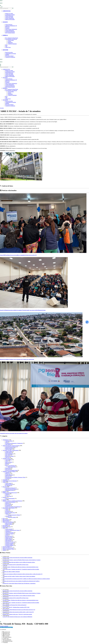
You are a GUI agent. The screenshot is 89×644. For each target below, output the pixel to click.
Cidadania (7, 472)
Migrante (7, 463)
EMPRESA (5, 35)
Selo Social (7, 469)
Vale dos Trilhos (8, 449)
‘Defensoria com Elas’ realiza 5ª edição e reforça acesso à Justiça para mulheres (19, 576)
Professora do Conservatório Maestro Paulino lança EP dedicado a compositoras (19, 583)
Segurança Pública (6, 546)
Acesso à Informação (9, 18)
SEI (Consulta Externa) (10, 32)
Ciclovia (7, 510)
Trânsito (7, 513)
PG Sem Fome (8, 496)
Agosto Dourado (8, 529)
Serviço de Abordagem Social (11, 470)
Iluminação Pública (9, 448)
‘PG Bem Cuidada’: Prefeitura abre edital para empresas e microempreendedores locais (20, 567)
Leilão (6, 442)
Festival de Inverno (9, 484)
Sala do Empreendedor (10, 498)
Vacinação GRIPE (9, 544)
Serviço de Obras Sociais (8, 547)
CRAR (6, 534)
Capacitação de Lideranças (10, 446)
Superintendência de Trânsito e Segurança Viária (15, 477)
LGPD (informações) (9, 30)
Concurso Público (9, 440)
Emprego (7, 503)
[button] (6, 627)
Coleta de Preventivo (9, 532)
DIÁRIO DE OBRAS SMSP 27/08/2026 (11, 571)
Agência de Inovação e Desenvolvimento (11, 445)
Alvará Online (11, 40)
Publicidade (10, 42)
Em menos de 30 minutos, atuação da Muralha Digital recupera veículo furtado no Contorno (21, 559)
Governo (2, 108)
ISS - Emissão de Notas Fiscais (11, 37)
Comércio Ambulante (12, 43)
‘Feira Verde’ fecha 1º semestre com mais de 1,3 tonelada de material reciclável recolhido (21, 569)
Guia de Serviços (8, 24)
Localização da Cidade (10, 14)
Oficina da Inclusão (12, 466)
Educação (5, 486)
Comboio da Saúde (9, 533)
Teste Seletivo (8, 444)
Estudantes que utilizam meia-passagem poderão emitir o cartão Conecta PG (18, 612)
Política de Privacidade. (4, 625)
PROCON (7, 26)
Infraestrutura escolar (9, 490)
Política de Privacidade (10, 19)
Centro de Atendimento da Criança (12, 530)
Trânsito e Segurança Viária (8, 549)
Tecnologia (7, 478)
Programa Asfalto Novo (10, 512)
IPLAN (4, 518)
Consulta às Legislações (10, 57)
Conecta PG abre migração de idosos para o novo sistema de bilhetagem (17, 616)
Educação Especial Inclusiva (11, 489)
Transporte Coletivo (12, 517)
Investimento (7, 505)
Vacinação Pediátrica (9, 545)
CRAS (6, 460)
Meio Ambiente (6, 519)
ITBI (6, 46)
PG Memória (8, 485)
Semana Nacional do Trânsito (14, 514)
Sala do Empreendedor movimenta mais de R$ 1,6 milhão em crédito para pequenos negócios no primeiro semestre (26, 578)
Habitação (7, 493)
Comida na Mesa (8, 451)
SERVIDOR (5, 49)
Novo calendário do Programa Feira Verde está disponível (14, 604)
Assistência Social (6, 458)
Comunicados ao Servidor (10, 53)
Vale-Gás (7, 457)
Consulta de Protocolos (10, 31)
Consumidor (5, 479)
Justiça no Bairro (8, 462)
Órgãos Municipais (9, 15)
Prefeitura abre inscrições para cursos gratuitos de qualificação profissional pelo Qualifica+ (21, 581)
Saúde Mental (8, 540)
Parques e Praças (8, 524)
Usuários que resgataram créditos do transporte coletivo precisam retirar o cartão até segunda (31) (22, 574)
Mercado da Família (9, 456)
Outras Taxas (8, 47)
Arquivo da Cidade (9, 17)
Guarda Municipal (9, 475)
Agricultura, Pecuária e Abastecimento (10, 450)
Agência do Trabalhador (10, 502)
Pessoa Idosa (7, 467)
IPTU (6, 44)
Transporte (7, 516)
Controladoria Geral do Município (10, 480)
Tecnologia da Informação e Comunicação (14, 443)
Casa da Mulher (8, 459)
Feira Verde (7, 455)
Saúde (4, 527)
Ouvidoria (7, 28)
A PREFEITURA (7, 10)
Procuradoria (5, 525)
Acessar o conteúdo (4, 626)
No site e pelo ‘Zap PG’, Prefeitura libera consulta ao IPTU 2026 (16, 607)
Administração (6, 439)
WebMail (7, 54)
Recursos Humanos (7, 526)
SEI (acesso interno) (9, 55)
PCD (6, 464)
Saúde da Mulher (8, 539)
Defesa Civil (7, 473)
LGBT (6, 495)
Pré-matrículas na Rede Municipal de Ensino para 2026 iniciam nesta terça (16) (19, 609)
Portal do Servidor (9, 52)
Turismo (4, 550)
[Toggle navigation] (0, 7)
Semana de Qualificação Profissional (12, 506)
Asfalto (6, 509)
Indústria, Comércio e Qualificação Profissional (12, 500)
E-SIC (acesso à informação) (11, 29)
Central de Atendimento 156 (11, 25)
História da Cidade (9, 13)
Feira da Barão (8, 504)
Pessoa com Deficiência (10, 465)
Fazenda (4, 497)
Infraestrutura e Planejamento (9, 507)
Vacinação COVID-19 (9, 542)
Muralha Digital (6, 520)
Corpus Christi (8, 483)
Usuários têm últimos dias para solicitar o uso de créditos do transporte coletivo (19, 562)
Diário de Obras (8, 523)
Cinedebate (7, 531)
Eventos (9, 41)
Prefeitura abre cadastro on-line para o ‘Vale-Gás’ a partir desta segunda (17, 614)
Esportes (4, 491)
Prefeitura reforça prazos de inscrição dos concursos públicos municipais (17, 557)
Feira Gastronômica (9, 453)
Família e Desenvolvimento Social (10, 492)
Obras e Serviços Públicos (8, 522)
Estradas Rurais (8, 452)
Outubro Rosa (8, 538)
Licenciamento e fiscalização (11, 39)
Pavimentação (8, 511)
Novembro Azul (8, 536)
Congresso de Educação (10, 487)
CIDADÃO (5, 22)
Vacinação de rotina (9, 543)
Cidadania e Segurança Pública (9, 471)
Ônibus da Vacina (9, 537)
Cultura (4, 482)
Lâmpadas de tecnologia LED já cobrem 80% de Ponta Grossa (15, 564)
